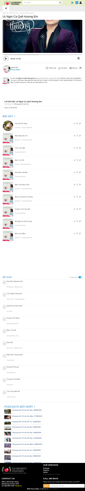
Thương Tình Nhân (13, 379)
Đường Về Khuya (13, 367)
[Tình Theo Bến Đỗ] (4, 392)
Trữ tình (78, 78)
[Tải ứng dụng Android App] (72, 2)
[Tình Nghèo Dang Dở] (4, 294)
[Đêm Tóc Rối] (4, 331)
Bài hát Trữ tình (14, 13)
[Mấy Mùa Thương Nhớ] (4, 356)
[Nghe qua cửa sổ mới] (80, 123)
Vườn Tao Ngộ (20, 148)
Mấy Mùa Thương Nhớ (15, 355)
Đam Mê (10, 342)
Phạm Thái (10, 299)
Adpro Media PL (54, 489)
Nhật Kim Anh (18, 348)
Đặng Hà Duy (18, 287)
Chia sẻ (74, 68)
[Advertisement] (43, 90)
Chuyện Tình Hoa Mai (22, 209)
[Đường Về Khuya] (4, 368)
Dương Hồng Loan (12, 336)
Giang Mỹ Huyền (19, 299)
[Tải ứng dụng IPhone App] (76, 2)
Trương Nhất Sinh (26, 127)
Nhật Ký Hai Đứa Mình (14, 306)
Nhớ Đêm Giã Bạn (21, 172)
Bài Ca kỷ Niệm (20, 233)
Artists (45, 472)
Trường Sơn (10, 360)
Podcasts (46, 468)
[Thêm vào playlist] (77, 123)
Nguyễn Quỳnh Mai (12, 323)
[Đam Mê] (4, 343)
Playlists (46, 470)
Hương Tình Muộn (13, 318)
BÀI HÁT (8, 116)
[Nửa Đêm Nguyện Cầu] (4, 282)
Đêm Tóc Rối (19, 160)
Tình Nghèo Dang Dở (14, 293)
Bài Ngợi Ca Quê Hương (23, 221)
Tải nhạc (64, 68)
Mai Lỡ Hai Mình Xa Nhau (24, 197)
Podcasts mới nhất (18, 406)
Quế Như (17, 127)
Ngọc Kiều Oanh (55, 78)
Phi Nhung (10, 287)
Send (46, 486)
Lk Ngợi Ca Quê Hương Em (26, 13)
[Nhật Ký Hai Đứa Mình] (4, 307)
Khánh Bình (44, 78)
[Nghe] (74, 123)
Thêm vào (52, 68)
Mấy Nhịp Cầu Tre (21, 136)
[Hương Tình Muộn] (4, 319)
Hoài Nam (10, 384)
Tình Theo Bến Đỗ (13, 391)
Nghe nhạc (6, 13)
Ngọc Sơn (10, 348)
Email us (18, 486)
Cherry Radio (15, 69)
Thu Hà (17, 164)
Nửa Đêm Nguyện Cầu (15, 281)
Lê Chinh (9, 311)
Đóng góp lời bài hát (21, 104)
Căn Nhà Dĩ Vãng (21, 123)
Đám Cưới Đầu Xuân (22, 184)
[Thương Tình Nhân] (4, 380)
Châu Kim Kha (11, 397)
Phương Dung (11, 372)
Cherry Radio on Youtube (51, 474)
